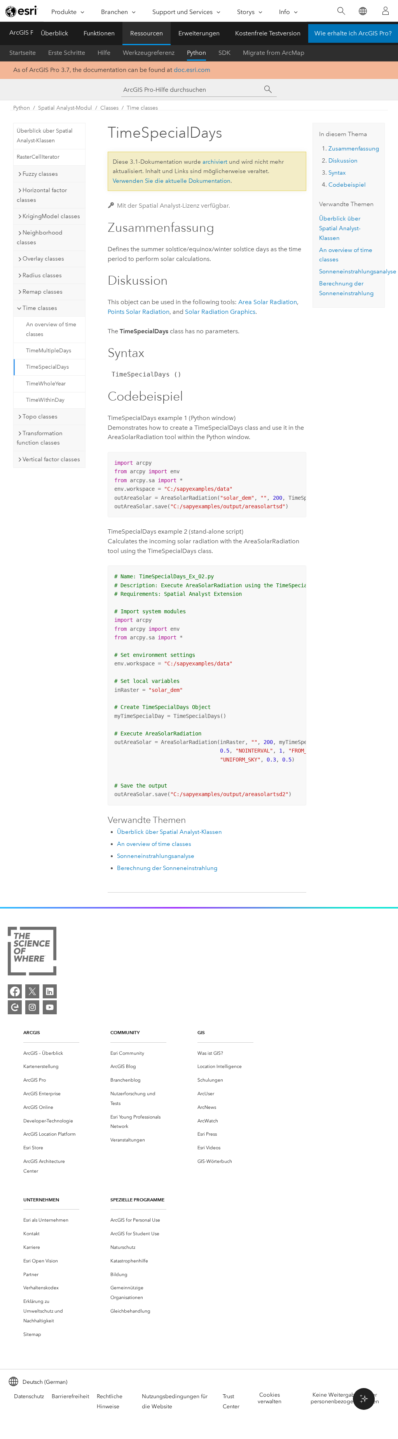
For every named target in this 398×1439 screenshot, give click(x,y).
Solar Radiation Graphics (220, 311)
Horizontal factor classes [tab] (42, 195)
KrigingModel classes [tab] (51, 216)
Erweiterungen (199, 33)
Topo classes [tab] (40, 416)
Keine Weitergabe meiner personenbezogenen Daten (345, 1398)
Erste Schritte (66, 52)
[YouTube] (50, 1007)
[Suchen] (341, 11)
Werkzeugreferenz (149, 52)
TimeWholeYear (46, 383)
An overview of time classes (51, 329)
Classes (109, 108)
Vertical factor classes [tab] (51, 459)
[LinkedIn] (50, 991)
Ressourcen (146, 33)
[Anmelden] (385, 11)
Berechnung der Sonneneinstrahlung (167, 868)
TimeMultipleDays (48, 350)
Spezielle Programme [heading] (137, 1200)
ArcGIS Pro (24, 32)
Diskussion (343, 160)
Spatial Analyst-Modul (65, 108)
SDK (224, 52)
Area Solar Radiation (267, 302)
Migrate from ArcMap (273, 52)
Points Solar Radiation (138, 311)
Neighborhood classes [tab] (40, 237)
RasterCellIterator (38, 157)
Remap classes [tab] (43, 291)
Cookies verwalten (269, 1398)
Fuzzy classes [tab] (40, 173)
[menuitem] (51, 1053)
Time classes (142, 108)
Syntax (337, 172)
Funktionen (99, 33)
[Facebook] (15, 991)
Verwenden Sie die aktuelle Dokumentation (171, 180)
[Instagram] (32, 1007)
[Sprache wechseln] (362, 11)
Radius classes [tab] (42, 275)
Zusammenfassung (353, 148)
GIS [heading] (201, 1032)
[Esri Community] (15, 1007)
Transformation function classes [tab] (40, 438)
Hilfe (104, 52)
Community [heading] (125, 1032)
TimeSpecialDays (47, 367)
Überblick (54, 33)
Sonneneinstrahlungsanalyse (155, 856)
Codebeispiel (347, 184)
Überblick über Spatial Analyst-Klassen (45, 136)
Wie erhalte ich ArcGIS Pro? (353, 33)
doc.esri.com (192, 70)
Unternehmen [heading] (41, 1200)
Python (196, 52)
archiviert (214, 161)
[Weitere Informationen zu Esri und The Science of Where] (32, 953)
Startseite (22, 52)
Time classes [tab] (40, 308)
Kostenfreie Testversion (267, 33)
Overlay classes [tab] (43, 258)
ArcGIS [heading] (31, 1032)
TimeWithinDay (45, 400)
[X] (32, 991)
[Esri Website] (21, 11)
